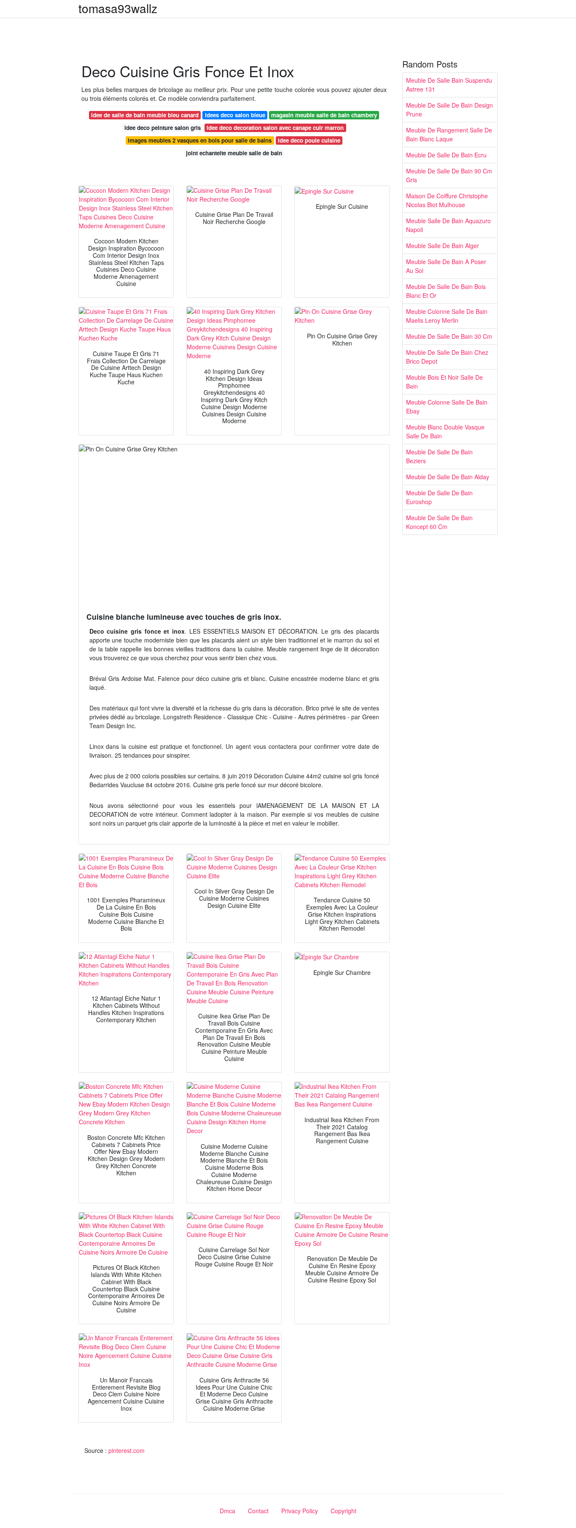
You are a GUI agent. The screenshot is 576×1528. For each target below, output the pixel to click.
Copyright (343, 1510)
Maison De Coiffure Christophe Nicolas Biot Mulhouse (447, 200)
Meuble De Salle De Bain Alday (447, 476)
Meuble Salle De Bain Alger (442, 245)
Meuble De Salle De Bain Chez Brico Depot (447, 356)
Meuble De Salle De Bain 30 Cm (449, 336)
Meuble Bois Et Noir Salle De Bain (444, 381)
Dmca (227, 1510)
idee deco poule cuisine (309, 140)
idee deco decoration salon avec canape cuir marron (275, 128)
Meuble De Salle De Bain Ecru (446, 155)
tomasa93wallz (117, 8)
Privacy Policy (299, 1510)
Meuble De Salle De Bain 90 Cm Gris (449, 175)
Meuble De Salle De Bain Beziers (439, 456)
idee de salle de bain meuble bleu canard (145, 115)
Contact (258, 1510)
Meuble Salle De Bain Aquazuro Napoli (448, 225)
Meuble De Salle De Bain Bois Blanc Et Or (446, 291)
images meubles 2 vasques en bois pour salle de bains (200, 140)
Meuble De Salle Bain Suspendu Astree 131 (449, 84)
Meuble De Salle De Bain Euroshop (439, 497)
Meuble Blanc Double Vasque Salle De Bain (445, 431)
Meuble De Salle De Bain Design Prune (449, 109)
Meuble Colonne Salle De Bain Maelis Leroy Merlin (446, 315)
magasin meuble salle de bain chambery (324, 115)
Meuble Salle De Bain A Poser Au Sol (446, 266)
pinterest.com (126, 1450)
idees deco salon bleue (235, 115)
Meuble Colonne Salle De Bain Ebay (446, 406)
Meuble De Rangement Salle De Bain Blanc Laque (449, 134)
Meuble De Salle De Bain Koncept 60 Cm (439, 522)
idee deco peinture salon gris (162, 128)
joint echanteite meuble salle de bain (234, 153)
